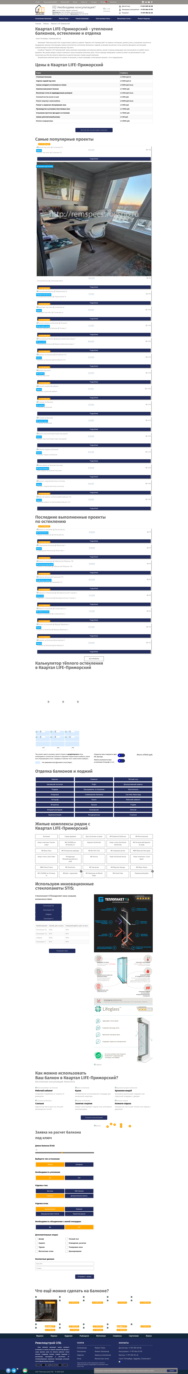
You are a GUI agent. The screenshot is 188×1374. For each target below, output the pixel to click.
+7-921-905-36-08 (146, 6)
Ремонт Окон (63, 19)
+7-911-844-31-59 (147, 9)
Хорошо (171, 1370)
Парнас (54, 1336)
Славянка (117, 1336)
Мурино (39, 1336)
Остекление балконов (43, 19)
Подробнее (94, 159)
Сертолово (134, 1336)
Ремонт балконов (82, 19)
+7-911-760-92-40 (147, 13)
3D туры (103, 2)
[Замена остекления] (40, 14)
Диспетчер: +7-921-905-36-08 (130, 1348)
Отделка (80, 1355)
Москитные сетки (123, 19)
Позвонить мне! (62, 951)
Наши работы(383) (50, 2)
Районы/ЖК (65, 2)
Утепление (81, 1351)
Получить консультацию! (94, 1117)
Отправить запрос (85, 1277)
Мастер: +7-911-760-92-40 (128, 1355)
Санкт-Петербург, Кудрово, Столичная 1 (135, 1359)
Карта (75, 2)
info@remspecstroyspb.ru (63, 14)
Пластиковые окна (103, 19)
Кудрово (68, 1336)
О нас (38, 2)
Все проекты (94, 659)
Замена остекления (103, 1355)
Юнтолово (101, 1336)
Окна (79, 1359)
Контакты (113, 2)
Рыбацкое (84, 1336)
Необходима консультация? (76, 7)
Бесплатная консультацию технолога (94, 130)
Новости (84, 2)
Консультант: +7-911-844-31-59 (130, 1351)
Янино (149, 1336)
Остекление (82, 1348)
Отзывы (94, 2)
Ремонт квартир (144, 19)
